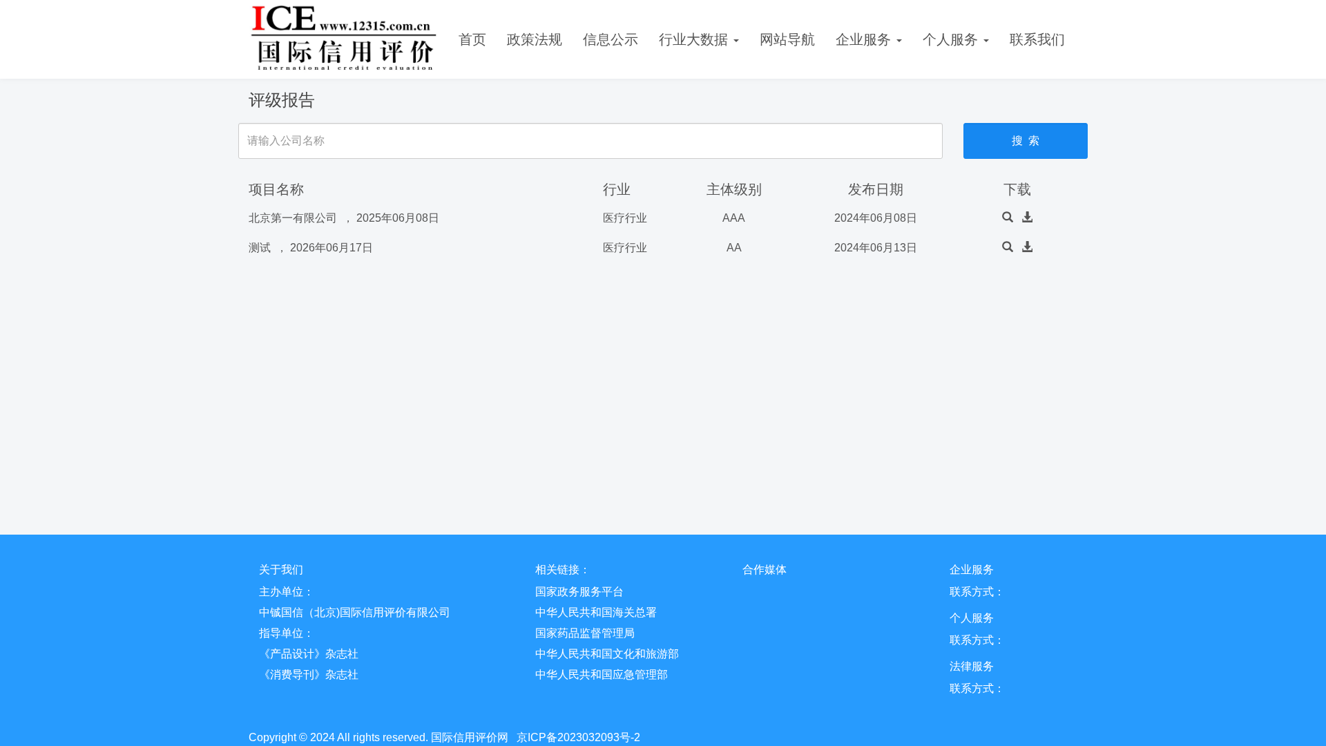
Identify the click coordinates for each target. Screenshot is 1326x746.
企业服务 (865, 39)
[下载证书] (1026, 218)
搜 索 (1025, 140)
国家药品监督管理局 (585, 633)
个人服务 (952, 39)
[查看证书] (1007, 218)
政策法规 (534, 39)
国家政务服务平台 (579, 591)
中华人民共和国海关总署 (596, 612)
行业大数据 (695, 39)
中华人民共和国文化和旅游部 (607, 654)
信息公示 (610, 39)
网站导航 (787, 39)
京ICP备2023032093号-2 (578, 737)
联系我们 (1037, 39)
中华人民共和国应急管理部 (601, 674)
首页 (472, 39)
